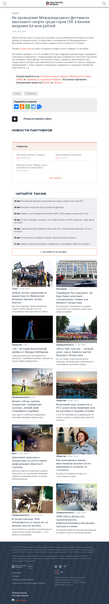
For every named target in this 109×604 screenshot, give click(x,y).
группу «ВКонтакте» (71, 76)
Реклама (16, 576)
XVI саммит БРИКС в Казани (30, 156)
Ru (57, 572)
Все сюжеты (56, 178)
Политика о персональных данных (28, 583)
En (62, 572)
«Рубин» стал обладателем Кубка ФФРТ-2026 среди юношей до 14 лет (51, 213)
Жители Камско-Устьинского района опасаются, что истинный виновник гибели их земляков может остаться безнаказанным (30, 468)
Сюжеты (21, 146)
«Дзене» (57, 82)
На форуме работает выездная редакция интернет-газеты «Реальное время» (76, 524)
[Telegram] (33, 106)
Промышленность (21, 397)
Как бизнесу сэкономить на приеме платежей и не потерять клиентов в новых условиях (74, 302)
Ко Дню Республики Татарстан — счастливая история (73, 468)
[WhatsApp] (27, 106)
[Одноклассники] (22, 106)
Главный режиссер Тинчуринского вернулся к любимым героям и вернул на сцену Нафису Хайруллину (32, 354)
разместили (25, 48)
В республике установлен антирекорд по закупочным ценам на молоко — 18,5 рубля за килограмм (32, 526)
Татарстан (31, 93)
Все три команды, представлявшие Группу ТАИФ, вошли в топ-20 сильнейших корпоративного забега (30, 302)
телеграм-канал (49, 76)
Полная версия (19, 592)
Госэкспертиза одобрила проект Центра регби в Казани (45, 237)
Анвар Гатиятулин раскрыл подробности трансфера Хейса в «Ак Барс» (52, 244)
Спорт (16, 13)
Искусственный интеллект (68, 156)
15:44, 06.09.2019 (19, 31)
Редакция (16, 573)
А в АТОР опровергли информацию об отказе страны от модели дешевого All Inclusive (75, 412)
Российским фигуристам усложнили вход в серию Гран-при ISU (48, 201)
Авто (14, 453)
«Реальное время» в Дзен (37, 118)
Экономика (61, 289)
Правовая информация (22, 580)
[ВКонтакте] (16, 106)
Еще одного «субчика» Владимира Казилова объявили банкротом (28, 409)
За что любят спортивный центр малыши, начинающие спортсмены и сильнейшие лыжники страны (75, 356)
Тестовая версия (20, 595)
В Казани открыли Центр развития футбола (39, 207)
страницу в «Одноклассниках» (43, 79)
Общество (17, 345)
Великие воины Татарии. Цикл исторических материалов (31, 168)
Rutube (46, 82)
